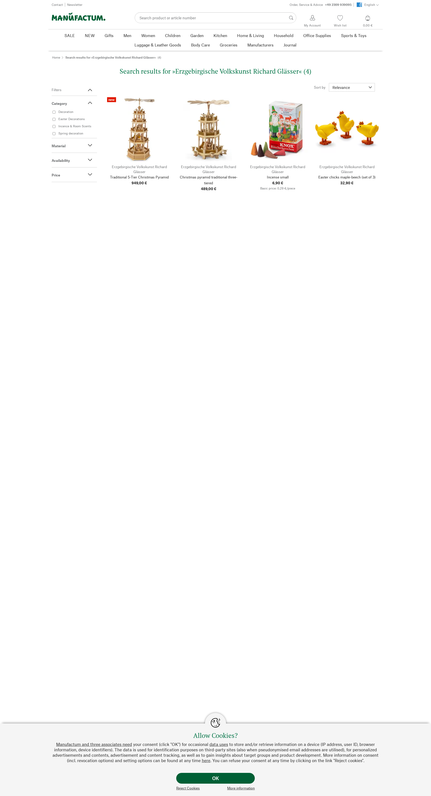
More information (241, 788)
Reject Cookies (188, 788)
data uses (218, 744)
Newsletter (74, 5)
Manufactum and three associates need (94, 744)
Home (56, 57)
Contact (57, 5)
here (206, 760)
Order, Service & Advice (321, 5)
